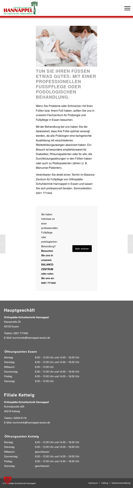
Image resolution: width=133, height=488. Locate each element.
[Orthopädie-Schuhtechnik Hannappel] (21, 8)
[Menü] (125, 8)
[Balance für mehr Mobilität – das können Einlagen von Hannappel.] (2, 244)
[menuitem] (125, 8)
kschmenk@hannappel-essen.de (31, 337)
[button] (7, 480)
